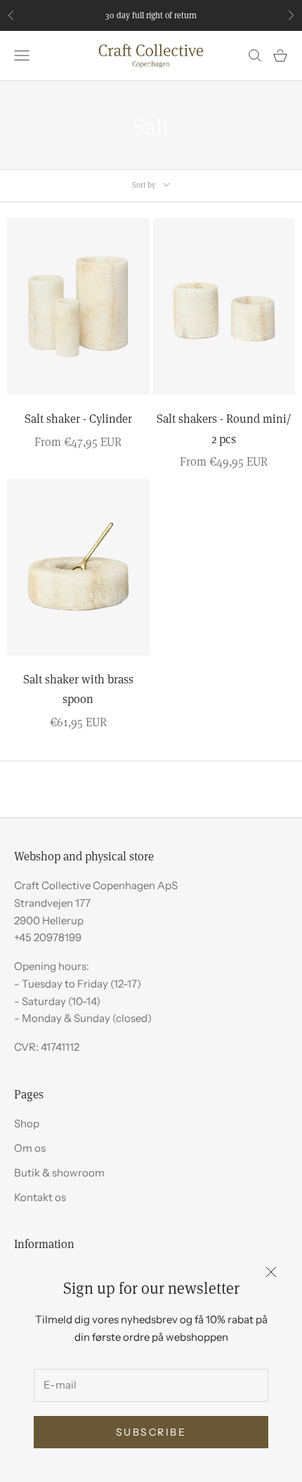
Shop (26, 1123)
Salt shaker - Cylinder (78, 418)
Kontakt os (40, 1197)
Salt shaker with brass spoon (78, 689)
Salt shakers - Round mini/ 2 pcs (224, 428)
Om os (30, 1148)
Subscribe (151, 1432)
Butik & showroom (59, 1172)
